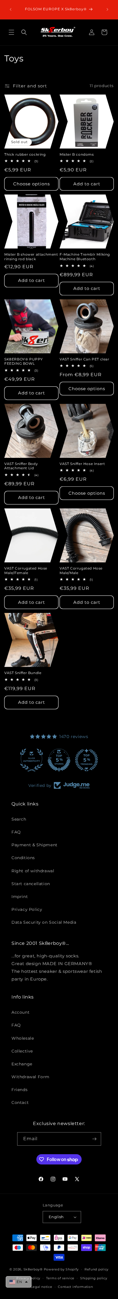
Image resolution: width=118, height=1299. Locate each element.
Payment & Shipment (34, 844)
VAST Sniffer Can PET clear (84, 359)
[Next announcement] (107, 9)
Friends (19, 1089)
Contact (20, 1102)
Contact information (75, 1287)
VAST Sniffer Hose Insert (82, 464)
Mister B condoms (77, 154)
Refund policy (96, 1269)
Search (18, 819)
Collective (22, 1051)
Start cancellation (30, 883)
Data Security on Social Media (43, 922)
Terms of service (60, 1278)
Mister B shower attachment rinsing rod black (31, 256)
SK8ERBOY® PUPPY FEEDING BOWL (23, 361)
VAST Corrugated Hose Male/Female (25, 570)
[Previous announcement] (10, 9)
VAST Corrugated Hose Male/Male (81, 570)
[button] (11, 32)
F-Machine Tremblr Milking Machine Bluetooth (85, 256)
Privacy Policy (26, 909)
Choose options (31, 184)
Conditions (23, 857)
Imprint (19, 896)
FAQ (16, 832)
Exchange (21, 1064)
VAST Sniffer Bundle (22, 673)
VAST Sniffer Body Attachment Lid (21, 466)
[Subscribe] (94, 1139)
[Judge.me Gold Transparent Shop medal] (78, 760)
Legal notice (41, 1287)
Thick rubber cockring (25, 154)
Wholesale (22, 1038)
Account (20, 1012)
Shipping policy (93, 1278)
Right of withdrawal (32, 870)
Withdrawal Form (30, 1076)
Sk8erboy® (33, 1269)
